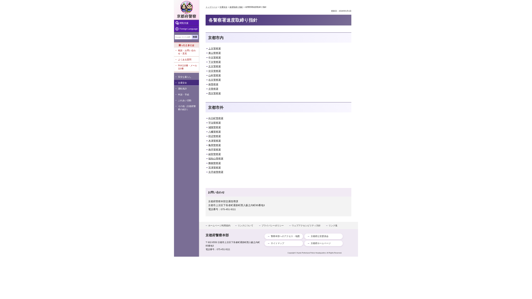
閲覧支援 (184, 23)
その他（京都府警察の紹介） (187, 107)
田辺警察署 (214, 136)
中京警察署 (214, 57)
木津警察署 (214, 140)
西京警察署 (214, 93)
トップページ (211, 7)
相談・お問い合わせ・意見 (187, 52)
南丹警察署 (214, 149)
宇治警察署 (214, 122)
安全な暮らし (184, 77)
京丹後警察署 (215, 172)
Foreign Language (189, 29)
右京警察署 (214, 79)
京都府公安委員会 (319, 236)
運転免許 (182, 88)
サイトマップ (277, 243)
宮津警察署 (214, 167)
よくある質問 (184, 59)
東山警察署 (214, 53)
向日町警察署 (215, 118)
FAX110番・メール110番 (187, 67)
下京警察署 (214, 62)
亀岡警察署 (214, 145)
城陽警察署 (214, 127)
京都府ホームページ (321, 243)
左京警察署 (214, 66)
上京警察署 (214, 48)
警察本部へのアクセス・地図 (285, 236)
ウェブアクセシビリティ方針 (306, 225)
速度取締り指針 (236, 7)
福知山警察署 (215, 158)
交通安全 (182, 83)
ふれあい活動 (184, 100)
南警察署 (213, 84)
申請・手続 (183, 94)
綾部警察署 (214, 154)
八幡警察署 (214, 131)
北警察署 (213, 88)
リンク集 (333, 225)
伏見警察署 (214, 71)
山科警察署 (214, 75)
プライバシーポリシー (273, 225)
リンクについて (245, 225)
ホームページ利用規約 (219, 225)
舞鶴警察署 (214, 163)
